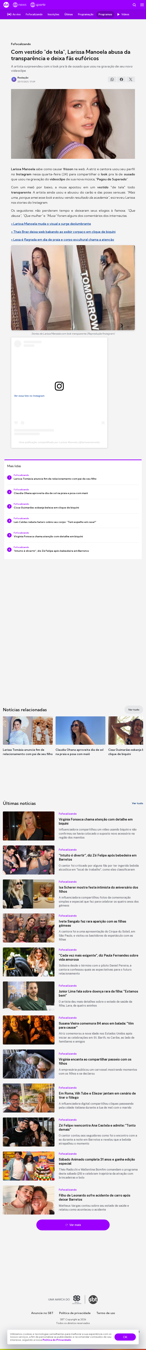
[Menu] (142, 5)
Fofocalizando (21, 44)
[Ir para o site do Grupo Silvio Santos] (66, 1299)
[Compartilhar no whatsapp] (112, 79)
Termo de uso (105, 1313)
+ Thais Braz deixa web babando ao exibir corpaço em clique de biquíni (63, 232)
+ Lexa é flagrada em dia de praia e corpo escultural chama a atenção (62, 239)
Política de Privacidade (57, 1339)
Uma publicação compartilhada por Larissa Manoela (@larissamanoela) (59, 442)
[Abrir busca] (134, 4)
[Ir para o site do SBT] (93, 1299)
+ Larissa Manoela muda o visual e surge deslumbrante (51, 224)
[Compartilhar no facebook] (121, 79)
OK (125, 1337)
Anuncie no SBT (42, 1313)
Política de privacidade (75, 1313)
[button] (28, 739)
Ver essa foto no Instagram (29, 395)
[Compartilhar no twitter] (130, 79)
